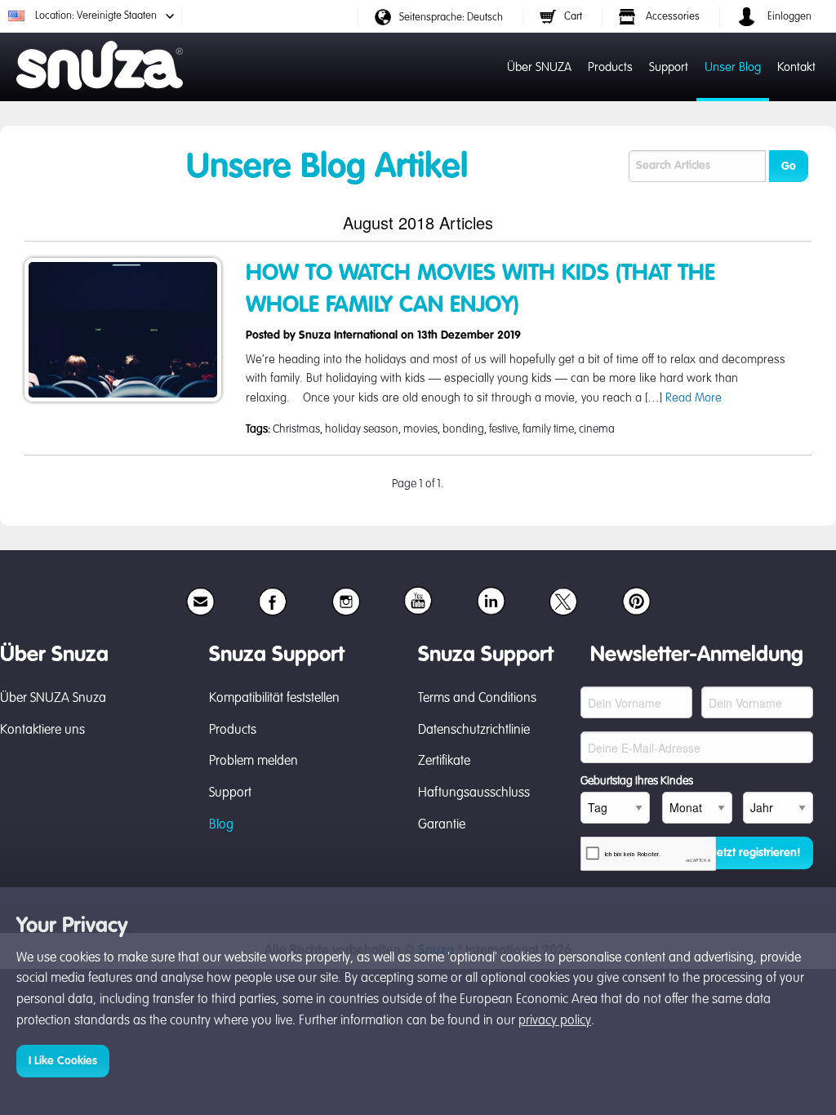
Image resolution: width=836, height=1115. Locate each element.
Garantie (441, 825)
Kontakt (796, 67)
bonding (463, 429)
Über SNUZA (539, 67)
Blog (221, 825)
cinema (597, 429)
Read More (693, 398)
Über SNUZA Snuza (53, 698)
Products (610, 67)
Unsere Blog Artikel (327, 168)
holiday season (361, 429)
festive (503, 429)
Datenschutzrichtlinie (474, 730)
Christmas (296, 429)
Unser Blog (733, 67)
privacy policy (554, 1021)
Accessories (671, 16)
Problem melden (253, 761)
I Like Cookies (63, 1061)
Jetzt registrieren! (756, 853)
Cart (573, 16)
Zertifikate (444, 761)
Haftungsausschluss (474, 793)
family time (548, 429)
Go (788, 166)
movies (420, 429)
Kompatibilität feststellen (274, 698)
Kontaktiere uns (42, 730)
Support (668, 67)
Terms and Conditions (477, 698)
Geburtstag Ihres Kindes (636, 781)
